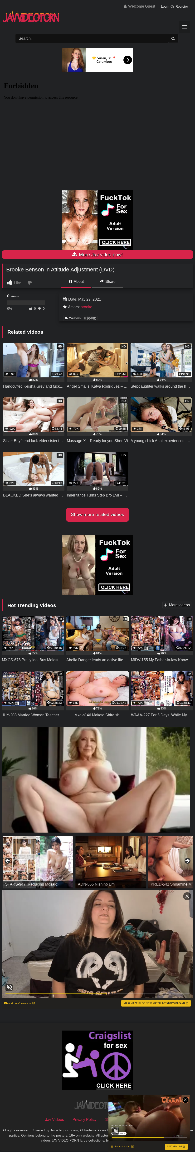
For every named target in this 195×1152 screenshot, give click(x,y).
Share (110, 282)
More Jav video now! (100, 254)
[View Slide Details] (37, 862)
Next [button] (187, 861)
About (78, 282)
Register (182, 6)
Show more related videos (97, 514)
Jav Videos (54, 1120)
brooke (86, 307)
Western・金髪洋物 (82, 318)
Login (165, 6)
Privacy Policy (85, 1120)
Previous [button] (7, 861)
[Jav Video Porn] (97, 18)
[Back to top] (180, 1137)
